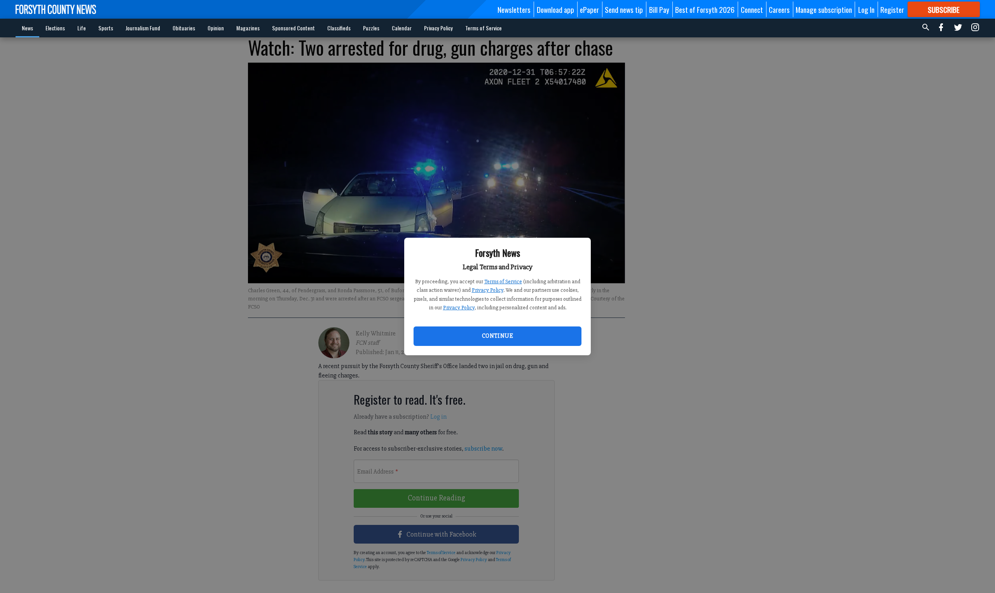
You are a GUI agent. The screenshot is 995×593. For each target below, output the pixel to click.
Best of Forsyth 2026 (705, 9)
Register (892, 9)
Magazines (248, 28)
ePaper (589, 9)
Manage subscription (824, 9)
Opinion (216, 28)
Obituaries (184, 28)
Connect (752, 9)
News (27, 28)
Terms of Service (503, 281)
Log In (866, 9)
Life (81, 28)
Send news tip (624, 9)
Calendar (402, 28)
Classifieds (339, 28)
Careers (779, 9)
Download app (555, 9)
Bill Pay (659, 9)
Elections (55, 28)
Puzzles (371, 28)
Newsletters (514, 9)
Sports (105, 28)
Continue (497, 336)
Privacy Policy (487, 290)
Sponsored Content (293, 28)
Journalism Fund (143, 28)
